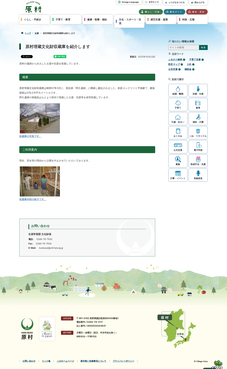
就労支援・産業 (159, 19)
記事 (37, 33)
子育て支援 (195, 59)
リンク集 (46, 361)
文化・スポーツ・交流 (130, 21)
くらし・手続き (32, 19)
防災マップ (174, 64)
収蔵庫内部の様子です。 (32, 199)
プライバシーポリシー (123, 361)
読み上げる (200, 2)
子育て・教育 (63, 19)
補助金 (188, 69)
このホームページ (65, 361)
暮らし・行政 (152, 12)
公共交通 (173, 69)
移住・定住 (198, 12)
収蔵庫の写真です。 (30, 136)
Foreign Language (130, 2)
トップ (28, 33)
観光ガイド (176, 12)
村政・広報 (188, 19)
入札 (189, 64)
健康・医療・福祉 (97, 19)
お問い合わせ (29, 361)
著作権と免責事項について (93, 361)
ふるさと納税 (175, 59)
